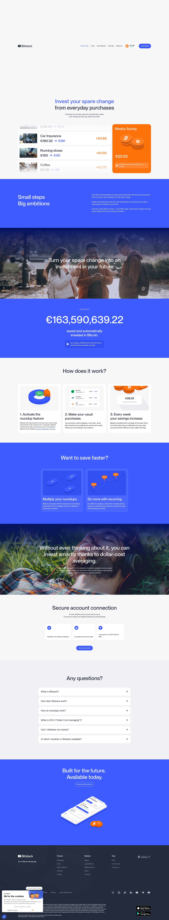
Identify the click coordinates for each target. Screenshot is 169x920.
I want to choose (12, 910)
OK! (32, 910)
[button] (4, 916)
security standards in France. (46, 429)
